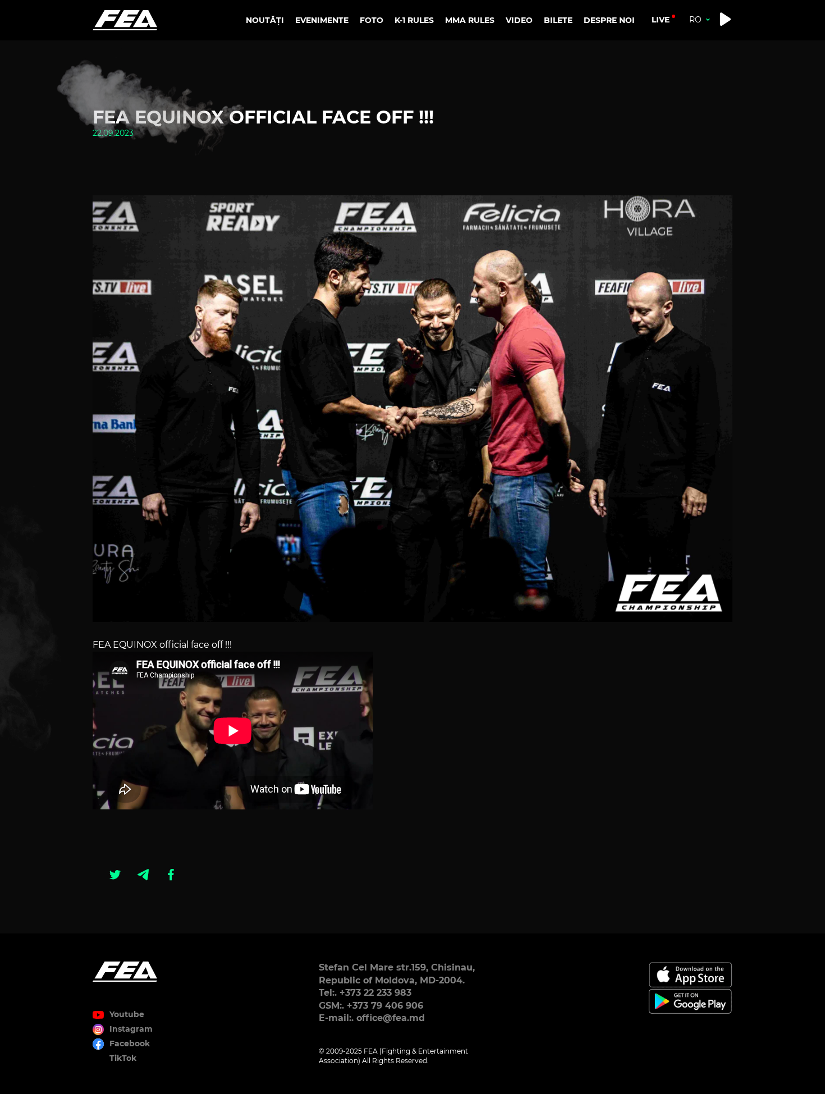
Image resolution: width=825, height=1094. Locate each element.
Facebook (129, 1043)
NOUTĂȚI (265, 20)
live (661, 20)
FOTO (371, 20)
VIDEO (519, 20)
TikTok (122, 1058)
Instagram (131, 1029)
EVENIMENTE (322, 20)
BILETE (558, 20)
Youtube (126, 1014)
